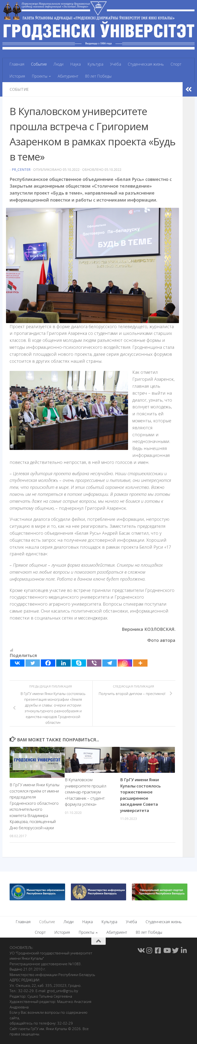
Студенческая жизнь (146, 64)
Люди (58, 64)
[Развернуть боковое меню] (189, 89)
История (17, 76)
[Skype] (79, 663)
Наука (75, 64)
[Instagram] (125, 663)
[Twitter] (32, 663)
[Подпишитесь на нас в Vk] (140, 950)
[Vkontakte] (17, 663)
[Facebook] (48, 663)
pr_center (21, 169)
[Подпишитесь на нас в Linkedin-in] (184, 950)
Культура (95, 64)
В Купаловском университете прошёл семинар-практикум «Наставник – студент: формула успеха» (85, 792)
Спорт (176, 64)
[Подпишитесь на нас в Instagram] (149, 950)
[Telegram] (109, 663)
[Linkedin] (63, 663)
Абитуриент (68, 76)
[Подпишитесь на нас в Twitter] (175, 950)
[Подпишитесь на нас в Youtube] (166, 950)
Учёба (115, 64)
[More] (140, 663)
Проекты (39, 76)
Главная (16, 64)
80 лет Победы (98, 76)
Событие (39, 64)
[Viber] (94, 663)
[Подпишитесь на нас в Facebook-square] (158, 950)
